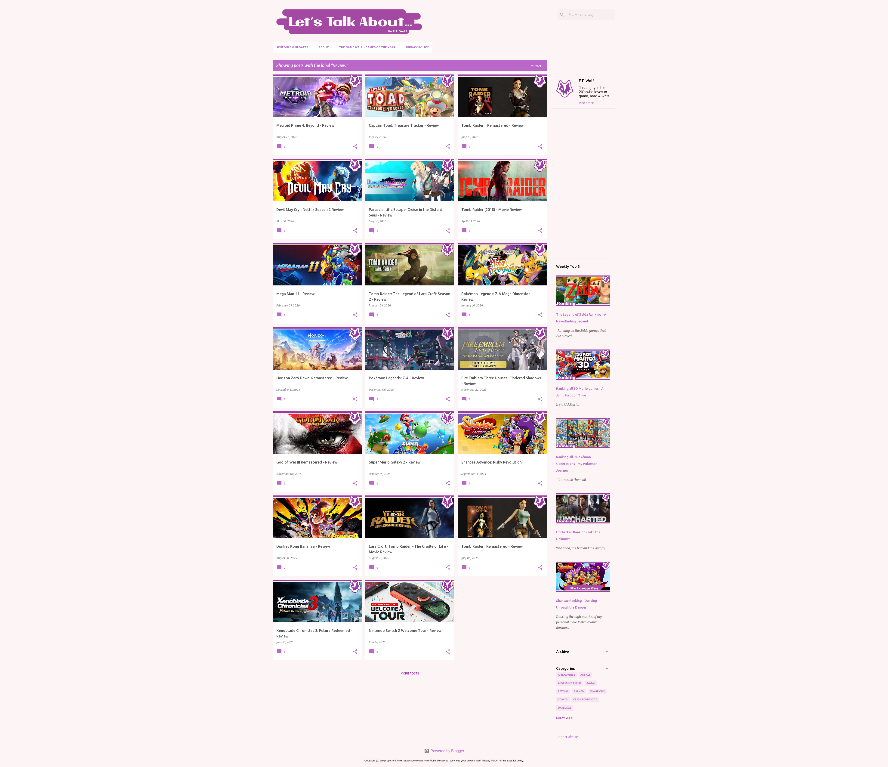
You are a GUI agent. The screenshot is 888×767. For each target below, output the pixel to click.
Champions (597, 691)
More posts (410, 673)
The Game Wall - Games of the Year (367, 47)
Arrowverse (566, 674)
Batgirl (563, 691)
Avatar (590, 683)
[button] (355, 147)
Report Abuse (567, 737)
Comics (563, 699)
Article (585, 674)
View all (537, 66)
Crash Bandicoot (585, 699)
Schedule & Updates (292, 47)
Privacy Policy (417, 47)
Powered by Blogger (447, 751)
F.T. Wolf (586, 81)
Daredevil (564, 707)
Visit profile (587, 103)
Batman (579, 691)
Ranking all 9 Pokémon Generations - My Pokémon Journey (577, 463)
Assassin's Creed (569, 683)
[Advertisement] (583, 183)
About (323, 47)
